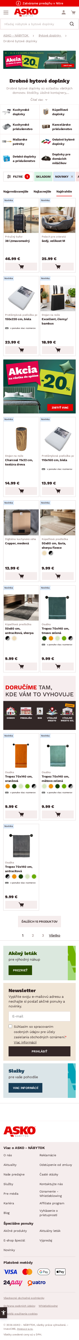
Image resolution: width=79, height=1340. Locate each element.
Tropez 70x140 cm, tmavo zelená (55, 629)
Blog (6, 1213)
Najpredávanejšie (15, 191)
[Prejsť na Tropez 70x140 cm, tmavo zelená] (57, 607)
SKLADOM (43, 176)
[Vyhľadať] (73, 24)
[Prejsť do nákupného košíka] (73, 12)
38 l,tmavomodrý (17, 239)
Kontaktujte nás (51, 1184)
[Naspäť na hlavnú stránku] (26, 12)
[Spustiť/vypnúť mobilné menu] (6, 12)
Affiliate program (52, 1203)
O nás (8, 1155)
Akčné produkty (15, 1230)
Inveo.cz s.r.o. (25, 1328)
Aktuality (10, 1164)
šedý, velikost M (54, 239)
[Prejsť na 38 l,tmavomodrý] (21, 220)
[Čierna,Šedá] (51, 553)
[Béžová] (44, 553)
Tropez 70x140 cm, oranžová (18, 777)
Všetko (54, 935)
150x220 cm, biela (27, 317)
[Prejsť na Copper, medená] (21, 522)
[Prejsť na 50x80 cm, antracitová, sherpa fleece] (21, 607)
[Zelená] (44, 638)
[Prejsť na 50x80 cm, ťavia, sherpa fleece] (57, 522)
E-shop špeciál (14, 1240)
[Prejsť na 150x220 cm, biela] (21, 298)
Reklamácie (48, 1155)
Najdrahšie (64, 191)
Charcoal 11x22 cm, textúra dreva (19, 460)
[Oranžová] (51, 638)
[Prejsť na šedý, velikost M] (57, 220)
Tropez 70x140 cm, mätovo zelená (55, 777)
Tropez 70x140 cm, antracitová (18, 867)
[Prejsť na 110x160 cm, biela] (57, 439)
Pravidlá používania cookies (20, 1313)
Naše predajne (14, 1174)
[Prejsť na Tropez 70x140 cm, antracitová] (21, 846)
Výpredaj (46, 1240)
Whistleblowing (48, 1305)
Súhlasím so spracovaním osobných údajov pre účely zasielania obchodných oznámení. (39, 1032)
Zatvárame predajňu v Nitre (43, 3)
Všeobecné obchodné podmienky (24, 1298)
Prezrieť (20, 970)
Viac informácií (25, 1042)
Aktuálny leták (50, 1230)
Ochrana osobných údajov (19, 1305)
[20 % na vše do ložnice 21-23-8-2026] (39, 68)
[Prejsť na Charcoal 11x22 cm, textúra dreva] (21, 439)
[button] (3, 1312)
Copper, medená (20, 541)
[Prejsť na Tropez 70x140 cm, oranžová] (21, 755)
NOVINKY (61, 176)
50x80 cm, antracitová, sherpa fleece (19, 629)
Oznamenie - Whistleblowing (51, 1194)
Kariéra (9, 1203)
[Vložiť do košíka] (21, 267)
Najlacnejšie (42, 191)
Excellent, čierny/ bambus (55, 319)
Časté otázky (49, 1174)
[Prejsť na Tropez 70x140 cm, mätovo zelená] (57, 755)
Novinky (9, 1250)
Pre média (11, 1193)
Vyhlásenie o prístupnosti (49, 1213)
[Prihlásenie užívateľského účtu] (63, 12)
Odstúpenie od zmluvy (56, 1164)
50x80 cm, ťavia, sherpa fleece (55, 543)
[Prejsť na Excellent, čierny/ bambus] (57, 298)
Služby (8, 1184)
